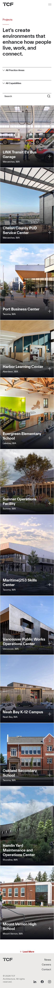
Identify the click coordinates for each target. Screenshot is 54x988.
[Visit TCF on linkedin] (34, 981)
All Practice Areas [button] (15, 70)
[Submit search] (48, 96)
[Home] (8, 4)
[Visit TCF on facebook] (42, 981)
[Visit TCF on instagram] (49, 981)
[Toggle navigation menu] (50, 4)
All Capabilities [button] (13, 83)
